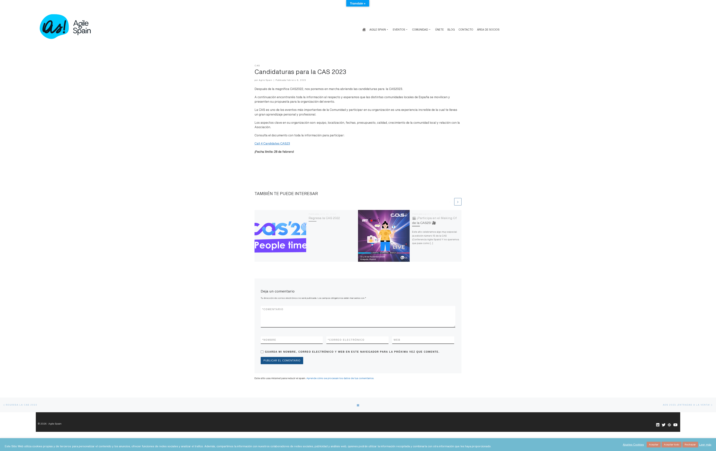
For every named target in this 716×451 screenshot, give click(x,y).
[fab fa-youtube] (675, 425)
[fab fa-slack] (669, 425)
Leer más (705, 444)
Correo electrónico (346, 339)
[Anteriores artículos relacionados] (449, 201)
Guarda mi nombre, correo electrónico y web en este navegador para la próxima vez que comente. (352, 351)
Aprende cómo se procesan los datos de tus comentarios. (340, 378)
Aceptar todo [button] (671, 444)
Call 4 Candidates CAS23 (272, 143)
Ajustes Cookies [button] (633, 444)
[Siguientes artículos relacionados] (457, 201)
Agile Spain (265, 80)
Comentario (272, 309)
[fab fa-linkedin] (658, 425)
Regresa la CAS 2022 (324, 218)
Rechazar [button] (690, 444)
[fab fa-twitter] (663, 425)
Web (397, 339)
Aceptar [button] (653, 444)
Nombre (269, 339)
